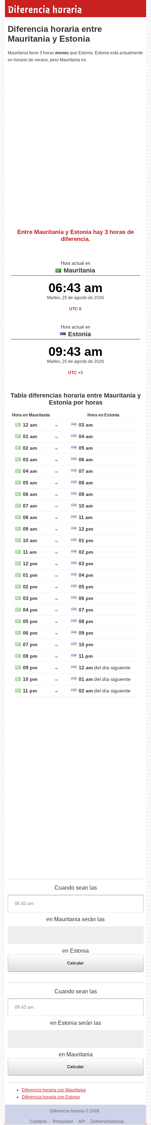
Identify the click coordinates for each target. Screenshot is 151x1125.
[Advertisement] (75, 143)
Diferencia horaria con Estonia (51, 1097)
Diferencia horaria (45, 10)
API (81, 1121)
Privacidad (63, 1121)
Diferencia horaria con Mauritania (54, 1090)
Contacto (38, 1121)
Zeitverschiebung (107, 1121)
